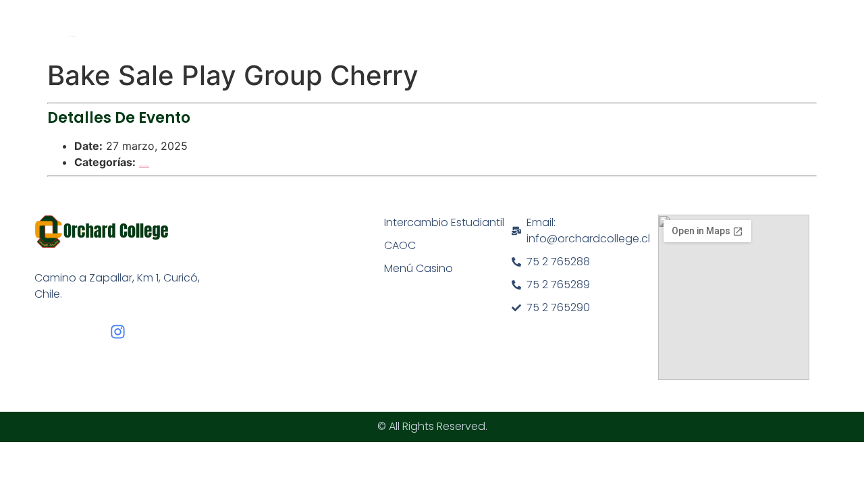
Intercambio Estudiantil (444, 222)
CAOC (400, 245)
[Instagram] (118, 332)
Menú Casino (418, 268)
